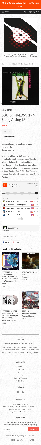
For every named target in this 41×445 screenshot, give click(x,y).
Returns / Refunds (20, 378)
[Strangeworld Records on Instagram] (23, 392)
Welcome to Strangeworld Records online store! (20, 343)
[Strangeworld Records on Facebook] (18, 392)
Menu (6, 12)
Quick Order (20, 381)
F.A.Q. (20, 372)
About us (20, 369)
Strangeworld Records (27, 436)
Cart (37, 12)
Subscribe (34, 429)
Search (20, 366)
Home (3, 64)
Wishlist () (27, 12)
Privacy (20, 375)
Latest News (20, 339)
